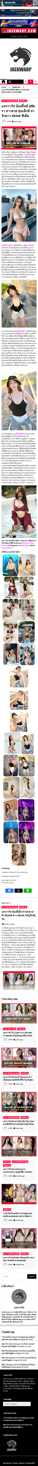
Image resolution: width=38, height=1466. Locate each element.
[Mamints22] (11, 587)
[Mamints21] (26, 587)
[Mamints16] (11, 654)
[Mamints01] (18, 854)
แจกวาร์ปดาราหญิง (10, 1029)
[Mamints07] (11, 788)
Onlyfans (7, 1162)
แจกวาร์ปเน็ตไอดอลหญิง (10, 101)
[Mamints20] (10, 610)
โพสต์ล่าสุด (23, 101)
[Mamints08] (26, 765)
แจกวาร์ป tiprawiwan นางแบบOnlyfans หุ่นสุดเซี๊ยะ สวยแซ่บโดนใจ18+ (17, 1170)
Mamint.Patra (24, 545)
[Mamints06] (27, 788)
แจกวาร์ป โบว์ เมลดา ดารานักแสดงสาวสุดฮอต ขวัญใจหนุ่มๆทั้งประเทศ (17, 1034)
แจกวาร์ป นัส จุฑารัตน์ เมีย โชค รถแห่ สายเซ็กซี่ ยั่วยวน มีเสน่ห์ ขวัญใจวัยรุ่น (18, 1122)
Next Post (5, 903)
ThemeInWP (30, 1463)
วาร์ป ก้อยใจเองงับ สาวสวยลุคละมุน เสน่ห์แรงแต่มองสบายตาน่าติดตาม (17, 1214)
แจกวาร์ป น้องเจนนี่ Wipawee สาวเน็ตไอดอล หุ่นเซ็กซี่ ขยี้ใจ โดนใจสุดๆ (18, 1078)
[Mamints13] (19, 699)
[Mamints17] (26, 632)
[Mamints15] (27, 654)
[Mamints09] (10, 765)
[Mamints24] (10, 565)
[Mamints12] (19, 721)
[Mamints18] (10, 632)
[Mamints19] (27, 610)
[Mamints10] (27, 743)
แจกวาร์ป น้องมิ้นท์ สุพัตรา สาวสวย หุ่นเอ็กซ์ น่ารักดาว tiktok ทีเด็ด (18, 111)
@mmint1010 (7, 548)
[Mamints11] (12, 743)
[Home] (3, 82)
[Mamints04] (26, 810)
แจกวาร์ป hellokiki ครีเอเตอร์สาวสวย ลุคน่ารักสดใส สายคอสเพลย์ (18, 1258)
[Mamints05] (10, 810)
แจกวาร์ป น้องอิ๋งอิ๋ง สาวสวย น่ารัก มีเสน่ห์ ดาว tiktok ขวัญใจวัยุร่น (18, 915)
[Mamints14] (19, 676)
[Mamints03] (10, 832)
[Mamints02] (26, 832)
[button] (26, 82)
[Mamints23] (27, 565)
